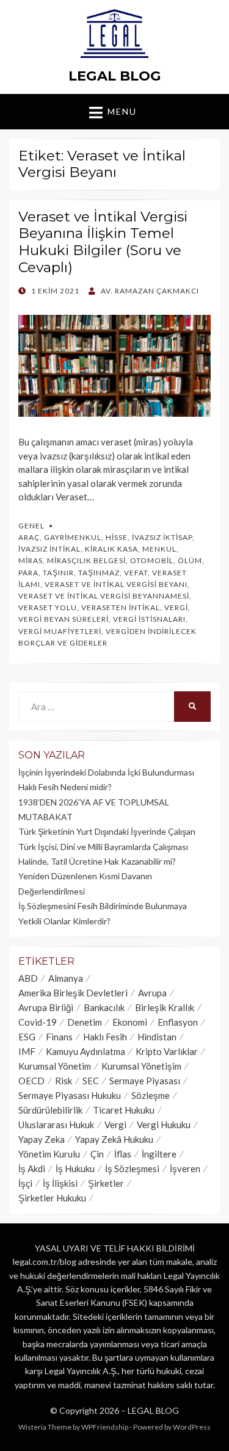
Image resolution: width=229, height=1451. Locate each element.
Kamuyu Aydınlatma (85, 1051)
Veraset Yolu (47, 607)
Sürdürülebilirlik (50, 1109)
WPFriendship (104, 1426)
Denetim (84, 1022)
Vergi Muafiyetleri (59, 631)
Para (28, 572)
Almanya (65, 978)
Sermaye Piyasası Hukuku (69, 1095)
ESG (26, 1036)
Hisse (117, 537)
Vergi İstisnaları (149, 619)
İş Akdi (31, 1168)
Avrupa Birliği (45, 1007)
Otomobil (151, 560)
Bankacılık (104, 1007)
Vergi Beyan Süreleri (63, 619)
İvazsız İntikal (49, 548)
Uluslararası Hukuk (56, 1124)
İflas (122, 1153)
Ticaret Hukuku (123, 1109)
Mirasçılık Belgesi (86, 560)
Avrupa (152, 992)
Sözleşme (150, 1095)
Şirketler (106, 1183)
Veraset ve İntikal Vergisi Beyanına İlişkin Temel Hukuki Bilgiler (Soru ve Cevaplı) (102, 242)
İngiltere (159, 1153)
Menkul (159, 548)
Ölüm (190, 560)
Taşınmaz (99, 572)
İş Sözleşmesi (132, 1168)
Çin (97, 1153)
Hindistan (156, 1036)
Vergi (176, 607)
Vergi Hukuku (164, 1124)
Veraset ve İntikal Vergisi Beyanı (116, 584)
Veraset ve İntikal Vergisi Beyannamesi (103, 595)
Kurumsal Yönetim (54, 1065)
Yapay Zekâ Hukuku (114, 1139)
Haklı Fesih (105, 1036)
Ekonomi (129, 1022)
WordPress (192, 1426)
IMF (26, 1051)
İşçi (25, 1183)
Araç (29, 537)
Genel (31, 525)
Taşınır (58, 572)
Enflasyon (178, 1022)
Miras (30, 560)
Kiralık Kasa (111, 548)
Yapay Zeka (41, 1139)
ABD (28, 978)
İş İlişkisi (60, 1183)
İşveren (185, 1168)
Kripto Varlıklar (167, 1051)
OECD (31, 1080)
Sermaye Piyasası (144, 1080)
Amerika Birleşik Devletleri (73, 992)
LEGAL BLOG (114, 75)
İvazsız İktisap (162, 537)
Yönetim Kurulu (49, 1153)
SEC (90, 1080)
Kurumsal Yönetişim (141, 1065)
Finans (59, 1036)
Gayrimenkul (72, 537)
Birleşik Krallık (164, 1007)
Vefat (136, 572)
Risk (63, 1080)
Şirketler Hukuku (52, 1197)
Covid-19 (37, 1022)
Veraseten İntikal (120, 607)
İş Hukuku (75, 1168)
